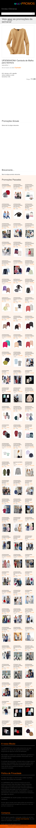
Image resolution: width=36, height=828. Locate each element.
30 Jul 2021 (20, 705)
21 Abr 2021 (32, 373)
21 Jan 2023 (9, 282)
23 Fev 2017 (20, 464)
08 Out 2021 (20, 724)
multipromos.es (19, 827)
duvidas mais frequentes (22, 819)
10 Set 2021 (9, 724)
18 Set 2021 (32, 391)
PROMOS (28, 3)
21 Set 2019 (20, 539)
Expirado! (18, 67)
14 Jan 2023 (32, 264)
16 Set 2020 (20, 629)
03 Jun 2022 (9, 447)
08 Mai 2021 (20, 391)
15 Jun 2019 (32, 519)
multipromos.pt (10, 827)
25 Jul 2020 (32, 227)
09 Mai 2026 (9, 354)
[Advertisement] (18, 99)
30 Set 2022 (32, 447)
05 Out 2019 (9, 556)
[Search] (33, 13)
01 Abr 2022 (20, 355)
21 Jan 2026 (9, 337)
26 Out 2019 (20, 556)
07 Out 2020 (32, 629)
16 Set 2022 (9, 207)
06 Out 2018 (32, 465)
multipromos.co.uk (29, 827)
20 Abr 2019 (20, 263)
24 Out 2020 (9, 244)
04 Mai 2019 (20, 520)
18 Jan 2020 (9, 592)
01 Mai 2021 (9, 391)
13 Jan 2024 (32, 282)
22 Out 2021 (9, 186)
